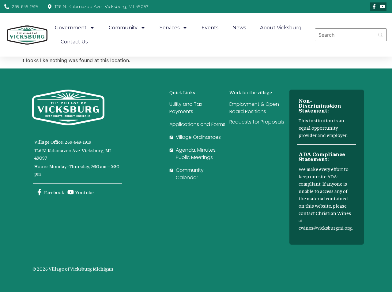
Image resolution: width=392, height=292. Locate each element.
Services (169, 28)
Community (123, 28)
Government (71, 28)
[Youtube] (382, 6)
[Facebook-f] (374, 6)
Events (210, 28)
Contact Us (74, 42)
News (239, 28)
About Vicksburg (281, 28)
